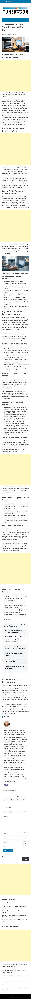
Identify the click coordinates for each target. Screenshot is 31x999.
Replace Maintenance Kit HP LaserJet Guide (9, 798)
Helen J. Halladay (9, 728)
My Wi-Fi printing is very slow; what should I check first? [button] (14, 660)
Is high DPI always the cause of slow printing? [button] (14, 654)
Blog (8, 790)
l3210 (3, 976)
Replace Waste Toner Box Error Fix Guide (22, 798)
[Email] (5, 785)
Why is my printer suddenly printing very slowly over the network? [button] (14, 631)
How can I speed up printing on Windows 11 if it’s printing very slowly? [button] (15, 647)
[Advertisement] (15, 75)
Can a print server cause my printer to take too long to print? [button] (14, 667)
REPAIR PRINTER (12, 790)
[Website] (7, 785)
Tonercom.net (18, 996)
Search (4, 856)
